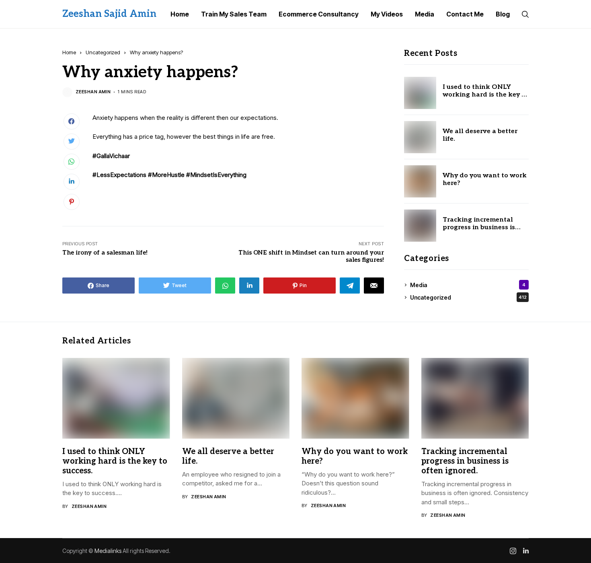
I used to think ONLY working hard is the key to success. (485, 94)
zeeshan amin (93, 92)
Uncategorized (103, 52)
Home (69, 52)
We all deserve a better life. (480, 135)
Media (467, 285)
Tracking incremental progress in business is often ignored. (479, 227)
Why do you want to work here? (485, 179)
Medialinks (107, 550)
